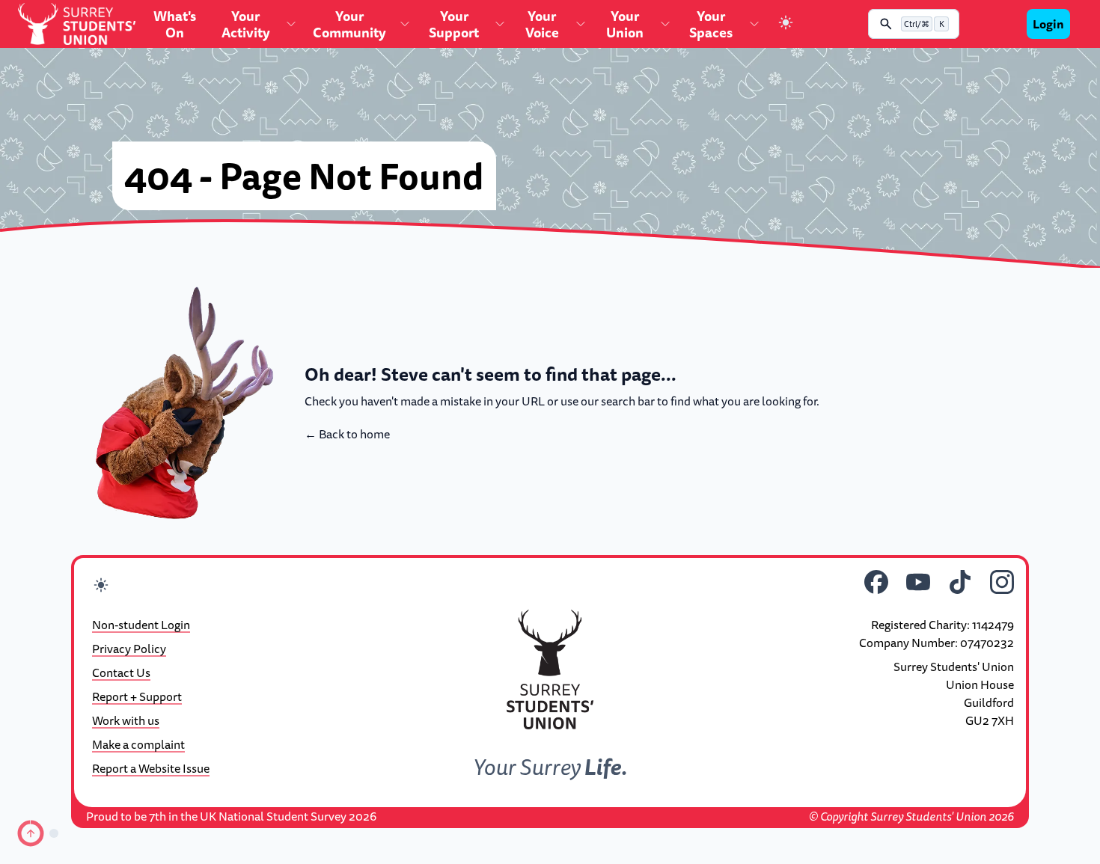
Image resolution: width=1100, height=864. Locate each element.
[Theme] (786, 24)
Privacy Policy (129, 648)
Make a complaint (138, 744)
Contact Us (121, 672)
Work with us (125, 720)
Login (1048, 24)
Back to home (347, 434)
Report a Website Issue (151, 768)
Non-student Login (141, 624)
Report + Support (137, 696)
